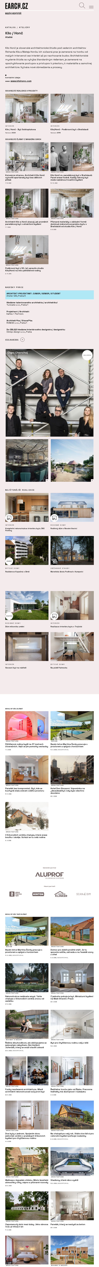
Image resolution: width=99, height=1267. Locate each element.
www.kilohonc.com (21, 80)
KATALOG (10, 27)
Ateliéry (24, 27)
